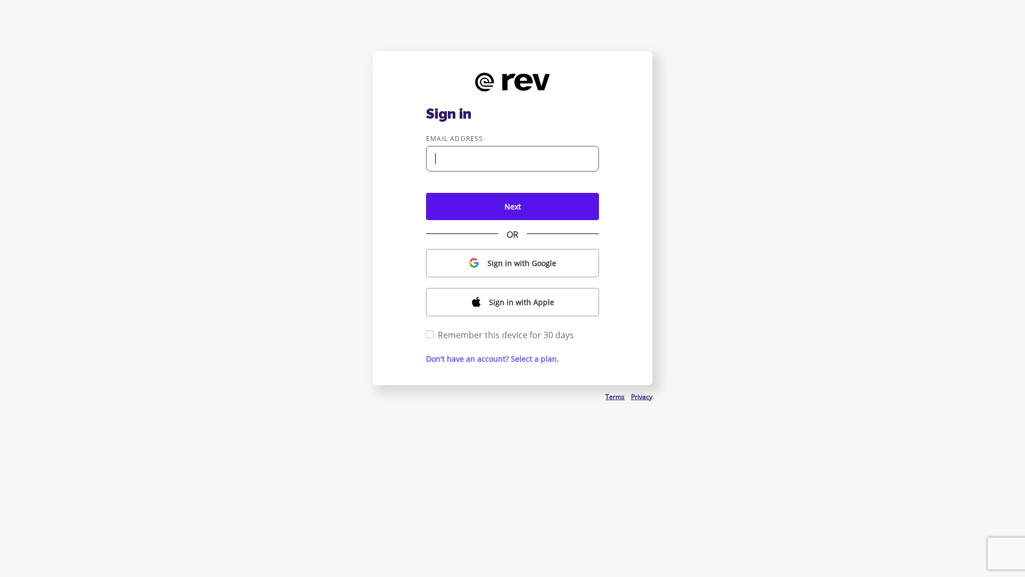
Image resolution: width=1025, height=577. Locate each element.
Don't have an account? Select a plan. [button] (492, 359)
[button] (512, 263)
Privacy (641, 396)
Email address (455, 138)
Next (512, 206)
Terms (615, 396)
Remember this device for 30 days (506, 335)
